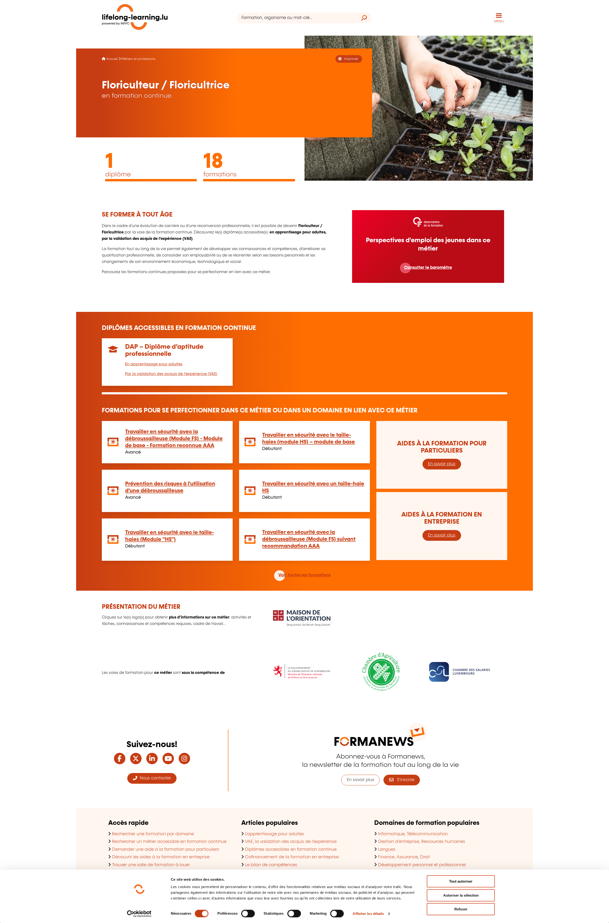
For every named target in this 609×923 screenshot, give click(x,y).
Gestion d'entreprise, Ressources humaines (421, 842)
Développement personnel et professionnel (422, 865)
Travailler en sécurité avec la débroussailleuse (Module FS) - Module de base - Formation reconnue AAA (174, 438)
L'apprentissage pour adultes (274, 834)
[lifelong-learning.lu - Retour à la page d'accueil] (135, 18)
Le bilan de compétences (271, 865)
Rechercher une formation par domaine (153, 834)
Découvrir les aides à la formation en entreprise (161, 857)
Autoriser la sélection (461, 895)
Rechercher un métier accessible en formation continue (169, 842)
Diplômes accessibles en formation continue (291, 849)
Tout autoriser (460, 881)
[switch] (248, 913)
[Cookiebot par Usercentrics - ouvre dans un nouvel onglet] (139, 913)
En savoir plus (441, 464)
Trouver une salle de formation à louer (151, 865)
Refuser (460, 909)
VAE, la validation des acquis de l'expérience (291, 842)
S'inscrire (403, 780)
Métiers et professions (138, 59)
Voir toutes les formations (304, 575)
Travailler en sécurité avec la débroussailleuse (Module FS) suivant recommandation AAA (308, 539)
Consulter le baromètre (428, 268)
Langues (386, 849)
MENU (499, 21)
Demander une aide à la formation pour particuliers (165, 849)
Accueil (112, 59)
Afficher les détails (368, 914)
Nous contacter (154, 778)
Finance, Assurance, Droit (404, 857)
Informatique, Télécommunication (413, 834)
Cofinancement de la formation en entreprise (292, 857)
